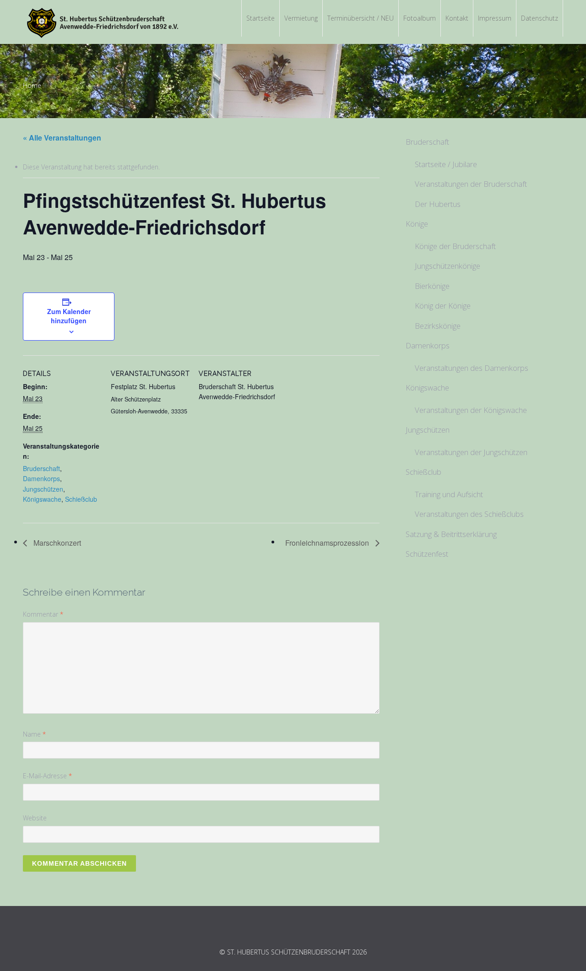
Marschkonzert (56, 542)
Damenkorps (41, 478)
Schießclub (81, 499)
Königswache (42, 499)
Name (34, 734)
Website (35, 818)
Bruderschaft (41, 468)
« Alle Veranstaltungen (62, 137)
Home (32, 85)
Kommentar (43, 614)
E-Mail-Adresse (47, 775)
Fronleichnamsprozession (328, 542)
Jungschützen (43, 489)
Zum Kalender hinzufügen (69, 316)
